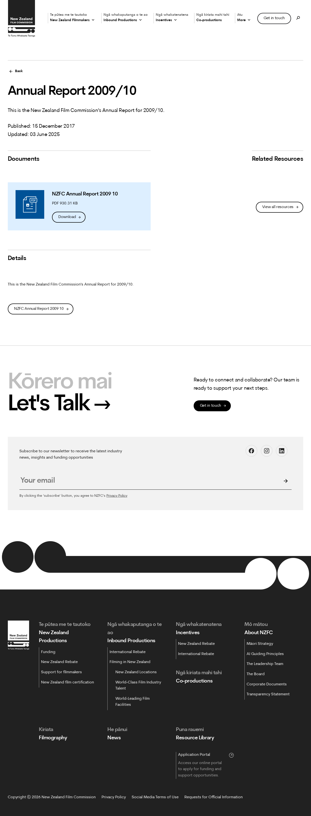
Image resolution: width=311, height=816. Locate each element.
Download (67, 217)
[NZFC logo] (21, 18)
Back (19, 71)
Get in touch (274, 18)
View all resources (278, 207)
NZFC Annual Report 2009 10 (39, 309)
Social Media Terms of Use (155, 797)
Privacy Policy (116, 496)
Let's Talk (59, 404)
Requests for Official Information (213, 797)
